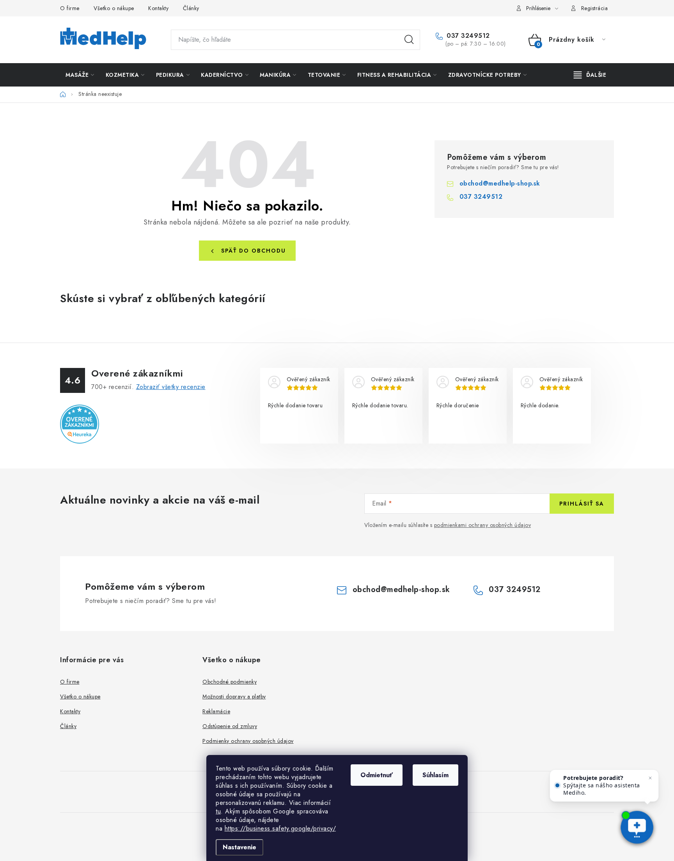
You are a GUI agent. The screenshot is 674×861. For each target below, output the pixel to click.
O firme (70, 8)
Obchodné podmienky (229, 682)
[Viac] (590, 75)
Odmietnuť (376, 775)
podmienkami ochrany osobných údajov (482, 525)
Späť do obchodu (253, 251)
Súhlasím (435, 775)
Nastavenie (239, 847)
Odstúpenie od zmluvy (229, 726)
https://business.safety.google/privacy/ (280, 828)
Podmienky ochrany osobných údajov (248, 741)
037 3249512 (467, 36)
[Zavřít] (650, 778)
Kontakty (158, 8)
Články (191, 8)
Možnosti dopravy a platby (234, 696)
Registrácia (594, 8)
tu (218, 811)
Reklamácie (216, 711)
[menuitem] (80, 75)
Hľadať (409, 40)
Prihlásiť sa (581, 503)
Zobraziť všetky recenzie (171, 386)
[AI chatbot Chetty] (637, 828)
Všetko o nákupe (114, 8)
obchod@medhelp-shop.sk (499, 183)
